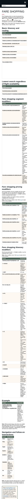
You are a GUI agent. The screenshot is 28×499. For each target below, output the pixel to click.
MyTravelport (5, 495)
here (21, 199)
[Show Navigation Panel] (25, 2)
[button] (24, 6)
